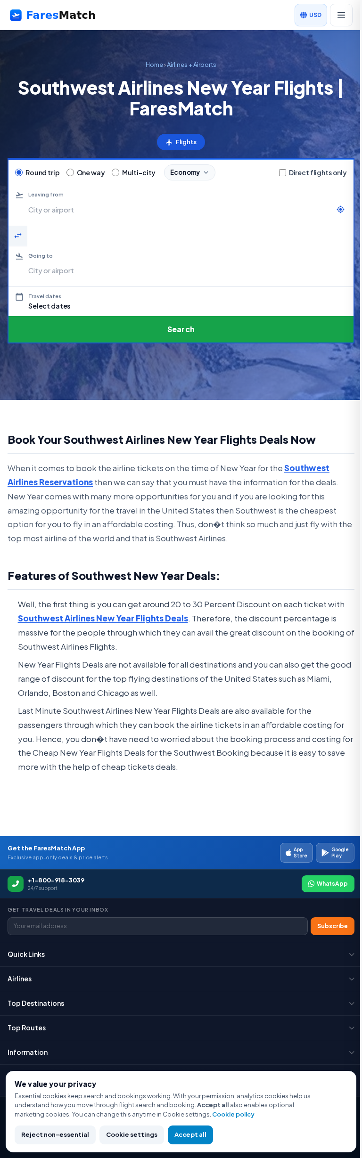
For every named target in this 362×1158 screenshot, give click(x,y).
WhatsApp (332, 883)
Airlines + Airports (191, 64)
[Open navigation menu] (341, 15)
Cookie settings (131, 1134)
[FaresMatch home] (61, 15)
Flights (181, 142)
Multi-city (139, 173)
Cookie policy (233, 1114)
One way (91, 173)
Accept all (190, 1134)
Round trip (42, 173)
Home (154, 64)
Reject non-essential (55, 1134)
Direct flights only (318, 172)
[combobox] (179, 209)
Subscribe (332, 926)
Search (181, 329)
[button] (181, 301)
